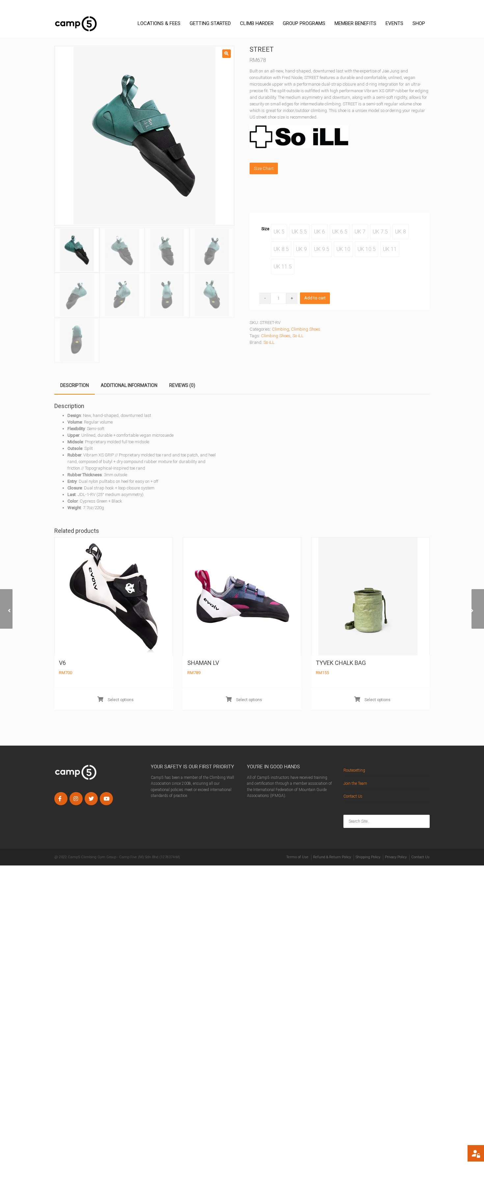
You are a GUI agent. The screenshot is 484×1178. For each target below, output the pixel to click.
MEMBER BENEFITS (355, 23)
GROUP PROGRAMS (304, 23)
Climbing (280, 329)
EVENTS (394, 23)
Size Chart (264, 168)
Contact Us (353, 796)
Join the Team (355, 783)
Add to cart (315, 297)
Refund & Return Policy (332, 857)
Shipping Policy (368, 857)
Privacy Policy (396, 857)
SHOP (419, 23)
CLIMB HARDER (257, 23)
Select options (120, 700)
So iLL (298, 335)
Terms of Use (297, 857)
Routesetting (354, 770)
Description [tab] (74, 385)
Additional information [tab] (129, 385)
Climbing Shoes (305, 329)
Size (265, 229)
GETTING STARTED (210, 23)
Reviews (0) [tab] (182, 385)
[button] (226, 53)
